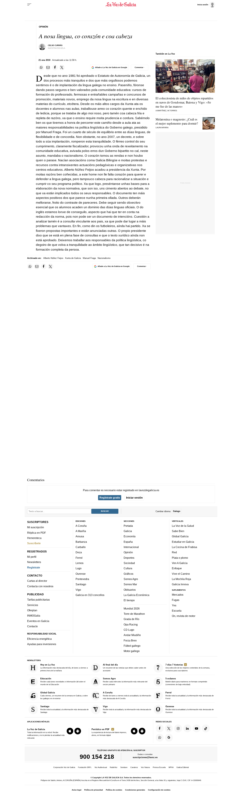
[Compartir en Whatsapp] (41, 67)
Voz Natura (145, 767)
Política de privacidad (93, 790)
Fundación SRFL (85, 767)
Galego (176, 511)
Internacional (131, 547)
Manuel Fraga (89, 258)
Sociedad (129, 563)
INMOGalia (33, 615)
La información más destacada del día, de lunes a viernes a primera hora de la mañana (64, 668)
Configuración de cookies (159, 790)
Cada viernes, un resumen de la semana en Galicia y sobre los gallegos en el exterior (64, 695)
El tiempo (129, 600)
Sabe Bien (178, 531)
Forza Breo (130, 640)
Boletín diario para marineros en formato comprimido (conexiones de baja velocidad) (186, 681)
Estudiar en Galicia (183, 541)
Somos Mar (130, 584)
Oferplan (32, 610)
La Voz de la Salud (183, 525)
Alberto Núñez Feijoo (53, 258)
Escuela (176, 610)
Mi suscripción (35, 527)
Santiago (81, 584)
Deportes (129, 557)
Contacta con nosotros (40, 586)
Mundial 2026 (132, 608)
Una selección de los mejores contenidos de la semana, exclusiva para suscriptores (187, 668)
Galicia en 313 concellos (90, 594)
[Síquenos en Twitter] (169, 728)
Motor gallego (132, 651)
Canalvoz (134, 767)
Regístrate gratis (109, 497)
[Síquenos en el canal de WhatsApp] (160, 738)
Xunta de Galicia (73, 258)
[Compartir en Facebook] (55, 67)
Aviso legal (76, 790)
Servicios (32, 605)
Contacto (32, 626)
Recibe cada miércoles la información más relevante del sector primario (125, 681)
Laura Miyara (162, 128)
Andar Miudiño (132, 635)
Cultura (128, 568)
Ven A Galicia (180, 563)
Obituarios (130, 589)
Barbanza (81, 541)
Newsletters (34, 562)
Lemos (79, 563)
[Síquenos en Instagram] (178, 728)
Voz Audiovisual (100, 767)
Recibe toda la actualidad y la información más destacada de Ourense (189, 709)
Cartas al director (37, 580)
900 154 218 (97, 756)
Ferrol (79, 557)
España (128, 541)
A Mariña (81, 531)
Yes (174, 605)
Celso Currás (55, 45)
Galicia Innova (180, 584)
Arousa (80, 536)
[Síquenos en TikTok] (206, 728)
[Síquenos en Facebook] (160, 728)
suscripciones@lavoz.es (145, 757)
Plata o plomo (180, 557)
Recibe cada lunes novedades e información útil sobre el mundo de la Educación (62, 681)
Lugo (78, 568)
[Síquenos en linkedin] (187, 728)
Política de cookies (114, 790)
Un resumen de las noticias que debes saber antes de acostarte (124, 668)
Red (174, 552)
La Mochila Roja (181, 578)
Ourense (81, 573)
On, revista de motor (183, 615)
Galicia (128, 531)
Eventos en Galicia (38, 621)
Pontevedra (82, 578)
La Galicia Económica (136, 594)
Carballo (81, 547)
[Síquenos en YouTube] (197, 728)
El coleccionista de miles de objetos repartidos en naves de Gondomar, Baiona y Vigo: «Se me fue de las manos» (184, 102)
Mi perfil (31, 556)
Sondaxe (123, 767)
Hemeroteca (34, 537)
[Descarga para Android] (77, 731)
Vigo (78, 589)
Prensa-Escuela (159, 767)
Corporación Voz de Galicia (64, 767)
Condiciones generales (135, 790)
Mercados (177, 594)
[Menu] (29, 4)
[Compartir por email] (48, 67)
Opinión (128, 552)
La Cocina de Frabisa (184, 547)
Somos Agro (131, 578)
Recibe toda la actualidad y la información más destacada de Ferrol (189, 695)
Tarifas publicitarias (38, 599)
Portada (128, 525)
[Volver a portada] (121, 4)
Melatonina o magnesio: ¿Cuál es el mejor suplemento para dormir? (177, 121)
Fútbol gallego (132, 645)
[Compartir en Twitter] (62, 67)
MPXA (171, 767)
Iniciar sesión (134, 497)
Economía (129, 536)
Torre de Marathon (134, 613)
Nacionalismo (104, 258)
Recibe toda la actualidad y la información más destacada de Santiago (64, 709)
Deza (79, 552)
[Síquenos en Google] (169, 738)
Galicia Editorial (182, 767)
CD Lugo (129, 629)
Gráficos (128, 573)
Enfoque (177, 568)
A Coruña (81, 525)
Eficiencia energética (39, 638)
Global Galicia (180, 536)
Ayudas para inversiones (41, 644)
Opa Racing (131, 624)
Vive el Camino (181, 573)
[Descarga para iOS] (70, 731)
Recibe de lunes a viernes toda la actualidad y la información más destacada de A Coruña (127, 695)
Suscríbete (34, 543)
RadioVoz (113, 767)
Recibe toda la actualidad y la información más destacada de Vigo (127, 709)
